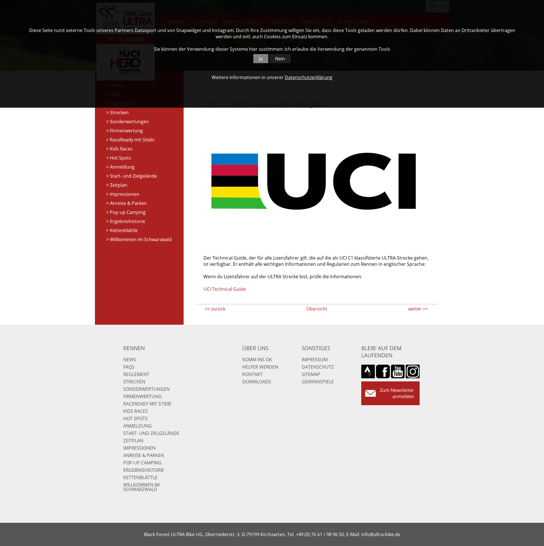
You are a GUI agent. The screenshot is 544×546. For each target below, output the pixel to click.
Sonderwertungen (129, 121)
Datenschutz (318, 367)
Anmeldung (122, 167)
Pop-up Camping (128, 212)
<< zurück (215, 309)
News (129, 359)
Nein (280, 59)
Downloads (256, 381)
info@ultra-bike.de (380, 534)
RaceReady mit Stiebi (132, 140)
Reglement (136, 374)
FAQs (128, 367)
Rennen (134, 348)
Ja (261, 59)
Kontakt (252, 374)
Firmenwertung (126, 131)
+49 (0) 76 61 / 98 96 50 (320, 534)
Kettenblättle (124, 230)
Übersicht (316, 309)
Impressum (315, 359)
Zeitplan (118, 185)
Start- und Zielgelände (133, 176)
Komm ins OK (257, 359)
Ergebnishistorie (127, 221)
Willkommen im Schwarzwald (141, 239)
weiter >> (418, 309)
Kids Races (121, 149)
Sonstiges (316, 348)
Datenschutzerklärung (308, 77)
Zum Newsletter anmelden (397, 393)
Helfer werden (260, 367)
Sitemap (311, 374)
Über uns (255, 348)
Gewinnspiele (318, 381)
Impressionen (124, 194)
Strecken (119, 112)
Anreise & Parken (128, 203)
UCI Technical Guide (224, 289)
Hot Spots (120, 158)
